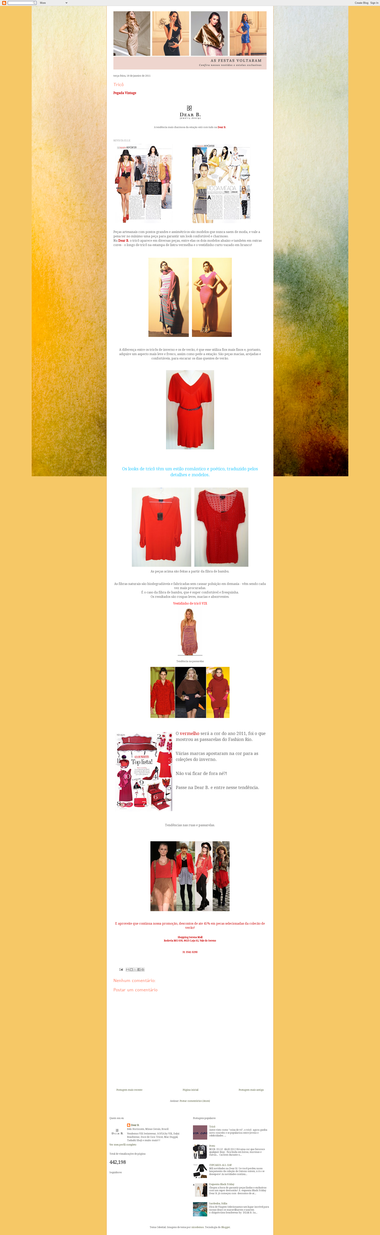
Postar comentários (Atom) (195, 1101)
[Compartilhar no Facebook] (139, 970)
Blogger (225, 1227)
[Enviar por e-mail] (128, 970)
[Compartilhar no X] (135, 970)
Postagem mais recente (129, 1090)
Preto (212, 1146)
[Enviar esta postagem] (121, 969)
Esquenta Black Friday (221, 1184)
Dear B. (135, 1125)
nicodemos (197, 1227)
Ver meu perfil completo (122, 1144)
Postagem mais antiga (251, 1090)
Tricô (212, 1126)
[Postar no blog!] (131, 970)
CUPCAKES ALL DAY (220, 1165)
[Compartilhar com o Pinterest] (143, 970)
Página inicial (190, 1090)
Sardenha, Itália (218, 1203)
